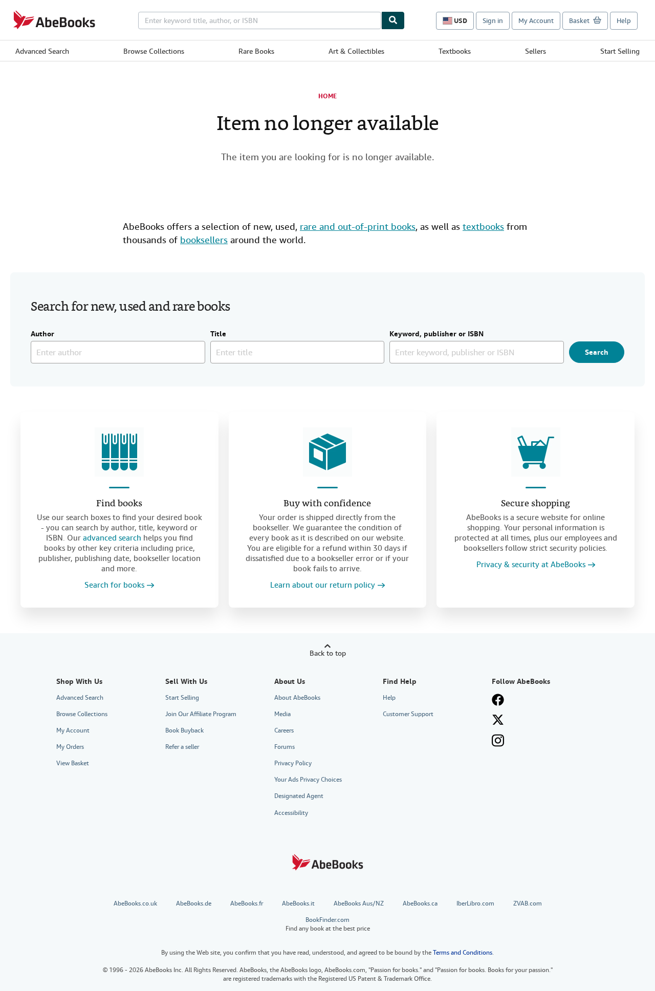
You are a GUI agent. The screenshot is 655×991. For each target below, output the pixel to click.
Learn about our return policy (322, 585)
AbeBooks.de (193, 903)
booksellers (204, 240)
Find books (119, 504)
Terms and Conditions (462, 953)
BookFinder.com (328, 924)
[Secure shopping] (535, 452)
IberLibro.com (475, 903)
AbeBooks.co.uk (135, 903)
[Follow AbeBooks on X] (498, 719)
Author (42, 334)
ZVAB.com (527, 903)
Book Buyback (184, 730)
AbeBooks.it (298, 903)
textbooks (483, 226)
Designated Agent (298, 796)
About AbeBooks (297, 698)
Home (327, 96)
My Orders (70, 747)
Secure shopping (535, 504)
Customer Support (408, 714)
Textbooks (455, 51)
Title (218, 334)
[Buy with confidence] (327, 452)
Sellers (535, 51)
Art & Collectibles (356, 51)
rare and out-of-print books (358, 226)
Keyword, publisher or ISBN (436, 334)
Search (596, 352)
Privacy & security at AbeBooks (530, 565)
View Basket (72, 763)
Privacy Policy (293, 763)
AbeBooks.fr (246, 903)
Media (282, 714)
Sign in (493, 20)
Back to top (328, 653)
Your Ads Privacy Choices (308, 779)
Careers (284, 730)
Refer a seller (182, 747)
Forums (284, 747)
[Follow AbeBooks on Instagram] (498, 740)
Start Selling (620, 51)
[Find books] (119, 452)
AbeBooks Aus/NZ (359, 903)
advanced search (112, 538)
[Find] (393, 20)
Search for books (114, 585)
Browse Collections (153, 51)
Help (624, 20)
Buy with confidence (327, 504)
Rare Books (256, 51)
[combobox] (259, 20)
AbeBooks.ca (420, 903)
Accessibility (291, 813)
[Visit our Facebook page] (498, 699)
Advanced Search (42, 51)
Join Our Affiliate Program (200, 714)
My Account (536, 20)
